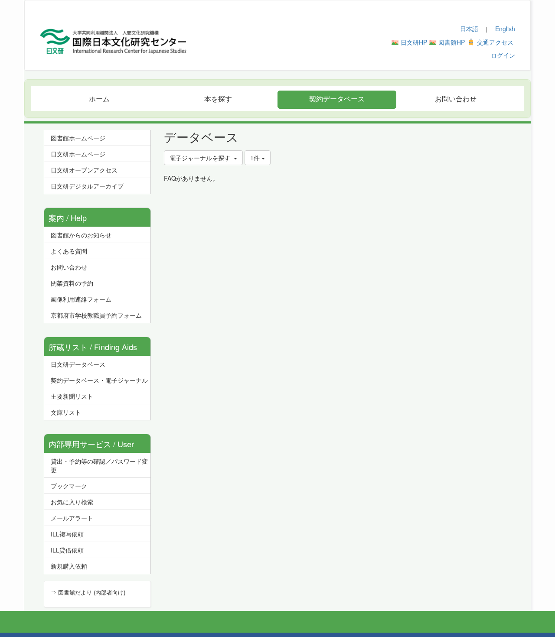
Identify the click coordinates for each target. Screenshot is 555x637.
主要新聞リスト (72, 396)
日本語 (469, 28)
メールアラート (72, 518)
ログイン (503, 55)
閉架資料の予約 (72, 283)
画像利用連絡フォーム (81, 299)
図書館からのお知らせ (81, 235)
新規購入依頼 (69, 566)
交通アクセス (495, 42)
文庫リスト (66, 412)
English (505, 28)
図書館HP (451, 42)
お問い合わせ (69, 267)
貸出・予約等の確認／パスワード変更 (99, 465)
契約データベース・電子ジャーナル (99, 380)
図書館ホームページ (78, 137)
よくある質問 (69, 251)
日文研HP (414, 42)
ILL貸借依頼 (67, 550)
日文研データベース (78, 364)
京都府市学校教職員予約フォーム (96, 315)
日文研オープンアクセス (84, 170)
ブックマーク (69, 485)
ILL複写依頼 (67, 534)
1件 (255, 157)
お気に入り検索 (72, 501)
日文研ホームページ (78, 154)
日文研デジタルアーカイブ (87, 186)
